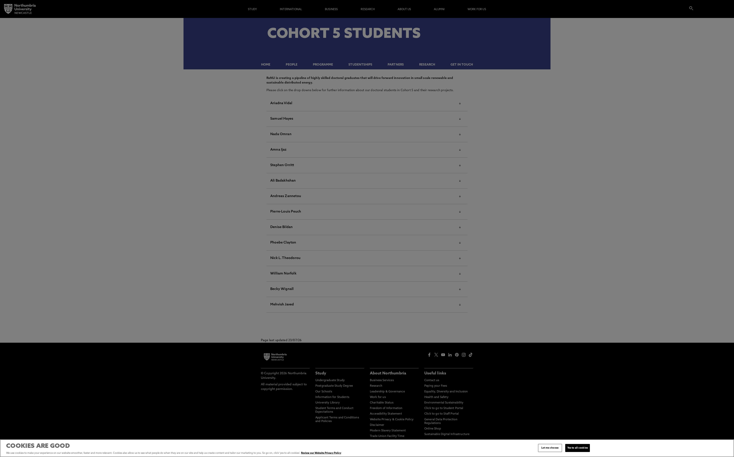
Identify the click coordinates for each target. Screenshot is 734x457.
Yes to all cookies (577, 448)
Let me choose (550, 448)
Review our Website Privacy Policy (321, 453)
